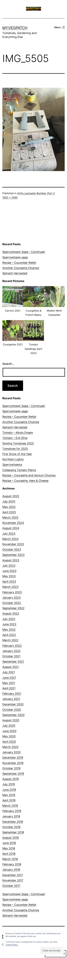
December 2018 (12, 821)
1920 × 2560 (10, 197)
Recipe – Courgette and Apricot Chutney (29, 475)
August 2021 (10, 666)
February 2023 (12, 592)
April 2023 (9, 581)
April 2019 (8, 800)
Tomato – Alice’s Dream (17, 432)
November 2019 (12, 763)
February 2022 (12, 645)
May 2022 (9, 629)
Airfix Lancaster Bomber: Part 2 (36, 193)
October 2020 (11, 709)
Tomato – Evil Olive (14, 438)
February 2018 (11, 864)
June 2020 (9, 731)
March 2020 (10, 747)
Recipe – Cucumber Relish (19, 262)
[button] (12, 301)
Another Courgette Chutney (20, 268)
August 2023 (10, 560)
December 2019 (12, 757)
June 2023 (9, 570)
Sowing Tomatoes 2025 (18, 443)
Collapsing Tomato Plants (19, 470)
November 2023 (13, 544)
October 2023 (11, 549)
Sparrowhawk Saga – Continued (23, 251)
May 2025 (9, 506)
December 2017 (12, 875)
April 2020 (9, 741)
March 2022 (10, 640)
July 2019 (8, 784)
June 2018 (9, 843)
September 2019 (13, 773)
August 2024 (10, 528)
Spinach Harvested (14, 273)
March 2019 (10, 805)
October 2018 (11, 827)
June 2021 (9, 677)
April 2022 (9, 634)
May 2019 (8, 795)
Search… (8, 363)
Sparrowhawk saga (15, 257)
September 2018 (13, 832)
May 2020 (9, 736)
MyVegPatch (14, 28)
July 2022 (8, 619)
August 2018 (10, 837)
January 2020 (11, 752)
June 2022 (9, 624)
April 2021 (8, 688)
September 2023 (13, 554)
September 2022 (13, 608)
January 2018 (11, 869)
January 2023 (11, 597)
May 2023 (9, 576)
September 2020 (13, 715)
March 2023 (10, 586)
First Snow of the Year (17, 454)
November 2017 (12, 880)
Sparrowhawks (12, 464)
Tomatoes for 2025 (15, 448)
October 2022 (11, 602)
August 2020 (10, 720)
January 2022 (11, 651)
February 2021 (11, 693)
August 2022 (10, 613)
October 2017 (11, 885)
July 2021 (8, 672)
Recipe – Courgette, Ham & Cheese (25, 480)
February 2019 (11, 811)
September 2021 (13, 661)
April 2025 (9, 512)
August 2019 (10, 779)
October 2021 (11, 656)
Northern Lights (13, 459)
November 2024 (13, 522)
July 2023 (8, 565)
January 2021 (11, 698)
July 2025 (8, 501)
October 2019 (11, 768)
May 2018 (8, 848)
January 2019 (11, 816)
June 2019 (9, 789)
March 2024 (10, 538)
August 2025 (10, 496)
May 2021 (8, 683)
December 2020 (13, 704)
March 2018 (10, 859)
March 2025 (10, 517)
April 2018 (8, 853)
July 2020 (8, 725)
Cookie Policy (12, 944)
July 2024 (8, 533)
